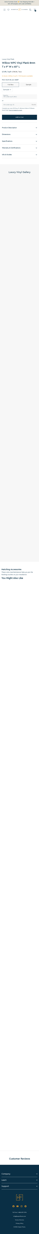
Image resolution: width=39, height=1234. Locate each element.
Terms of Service (19, 1220)
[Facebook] (13, 1206)
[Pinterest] (25, 1206)
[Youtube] (17, 1206)
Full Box (10, 85)
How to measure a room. (15, 110)
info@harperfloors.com (19, 1216)
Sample (28, 85)
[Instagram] (21, 1206)
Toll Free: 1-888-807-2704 (19, 1212)
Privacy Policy (19, 1223)
